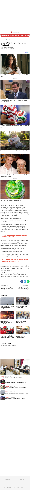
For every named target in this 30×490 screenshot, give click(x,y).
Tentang (8, 479)
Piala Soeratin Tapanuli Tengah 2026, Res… (15, 398)
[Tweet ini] (25, 281)
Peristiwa (7, 391)
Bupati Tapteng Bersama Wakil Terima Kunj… (11, 377)
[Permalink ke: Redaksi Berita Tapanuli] (1, 47)
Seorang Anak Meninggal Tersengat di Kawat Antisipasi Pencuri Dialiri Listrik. (6, 288)
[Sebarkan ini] (21, 281)
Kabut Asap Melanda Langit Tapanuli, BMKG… (16, 393)
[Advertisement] (15, 15)
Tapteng (2, 376)
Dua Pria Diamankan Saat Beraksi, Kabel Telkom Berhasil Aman (22, 321)
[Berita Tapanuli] (15, 32)
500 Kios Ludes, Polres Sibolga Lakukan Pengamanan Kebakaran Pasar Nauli (6, 322)
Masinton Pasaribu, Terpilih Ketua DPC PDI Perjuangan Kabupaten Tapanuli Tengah (7, 336)
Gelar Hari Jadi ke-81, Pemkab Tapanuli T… (15, 382)
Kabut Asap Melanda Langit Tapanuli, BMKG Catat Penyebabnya (7, 308)
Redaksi (22, 479)
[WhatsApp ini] (28, 281)
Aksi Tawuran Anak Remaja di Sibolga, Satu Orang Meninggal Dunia (22, 336)
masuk (7, 345)
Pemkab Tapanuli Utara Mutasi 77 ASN (21, 307)
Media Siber (15, 482)
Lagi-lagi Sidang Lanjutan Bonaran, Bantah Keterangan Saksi (23, 288)
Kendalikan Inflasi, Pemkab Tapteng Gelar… (16, 387)
